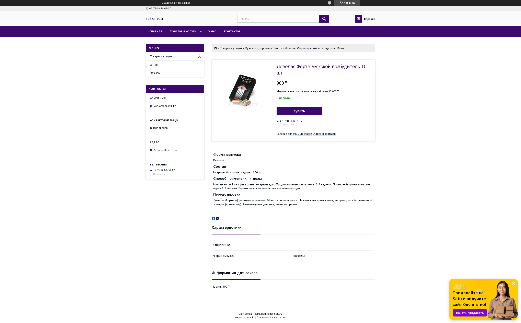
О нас (212, 31)
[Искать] (324, 19)
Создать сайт (169, 2)
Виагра (277, 48)
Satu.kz (278, 313)
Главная (155, 31)
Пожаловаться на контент (271, 317)
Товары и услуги (183, 31)
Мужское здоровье (257, 48)
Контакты (232, 31)
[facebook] (213, 219)
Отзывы (155, 73)
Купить (299, 111)
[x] (217, 219)
